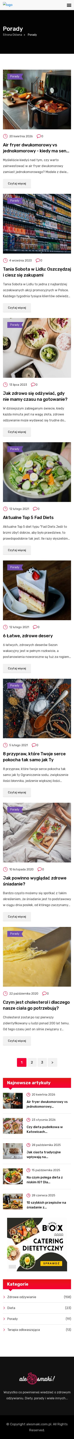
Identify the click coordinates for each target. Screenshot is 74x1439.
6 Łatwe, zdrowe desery (28, 635)
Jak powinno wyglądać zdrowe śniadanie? (35, 881)
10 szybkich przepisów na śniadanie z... (46, 1205)
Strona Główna (12, 35)
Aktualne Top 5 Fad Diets (28, 517)
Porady (14, 76)
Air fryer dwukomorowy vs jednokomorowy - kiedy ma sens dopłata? (36, 148)
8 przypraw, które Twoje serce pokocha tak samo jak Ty (34, 756)
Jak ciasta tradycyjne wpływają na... (44, 1154)
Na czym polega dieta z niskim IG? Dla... (45, 1180)
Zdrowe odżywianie (39, 1297)
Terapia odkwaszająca (39, 1330)
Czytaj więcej (17, 183)
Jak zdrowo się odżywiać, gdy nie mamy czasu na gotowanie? (35, 396)
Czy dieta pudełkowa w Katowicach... (45, 1129)
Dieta (39, 1308)
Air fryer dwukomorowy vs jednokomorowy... (47, 1104)
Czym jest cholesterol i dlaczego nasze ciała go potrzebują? (36, 1005)
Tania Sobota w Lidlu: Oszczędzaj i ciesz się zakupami (37, 272)
